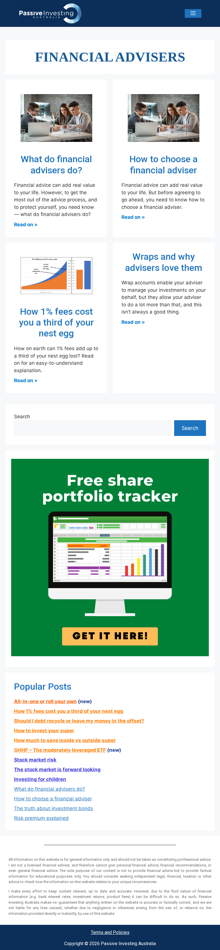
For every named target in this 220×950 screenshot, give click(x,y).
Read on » (26, 224)
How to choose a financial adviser (163, 164)
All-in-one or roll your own (45, 701)
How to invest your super (44, 730)
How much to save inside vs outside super (65, 740)
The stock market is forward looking (57, 769)
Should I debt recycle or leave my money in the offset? (79, 721)
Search (22, 416)
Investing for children (40, 779)
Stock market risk (35, 760)
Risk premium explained (41, 818)
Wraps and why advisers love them (163, 262)
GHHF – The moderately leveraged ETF (60, 750)
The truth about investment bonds (53, 808)
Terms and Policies (110, 932)
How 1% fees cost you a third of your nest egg (56, 322)
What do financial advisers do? (56, 164)
